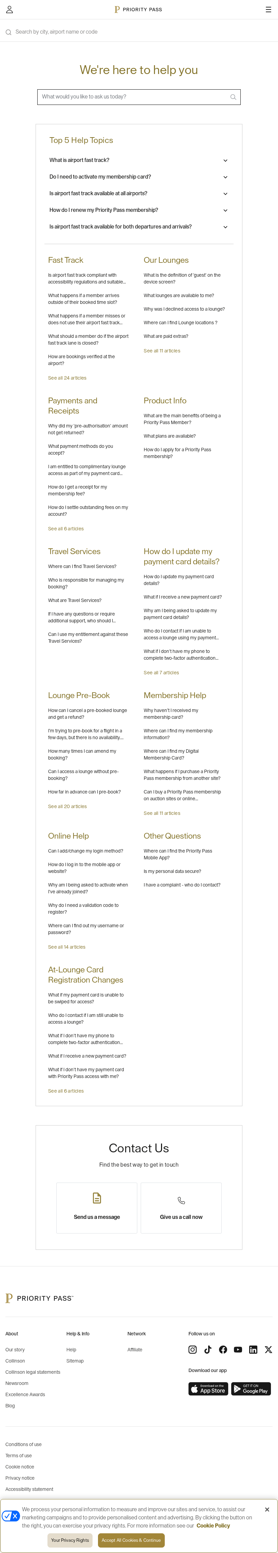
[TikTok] (208, 1350)
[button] (139, 160)
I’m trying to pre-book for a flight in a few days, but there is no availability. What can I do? (85, 735)
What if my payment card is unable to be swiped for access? (86, 998)
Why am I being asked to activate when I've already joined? (88, 888)
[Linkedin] (253, 1350)
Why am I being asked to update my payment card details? (180, 614)
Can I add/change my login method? (85, 851)
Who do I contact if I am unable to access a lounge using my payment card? (180, 635)
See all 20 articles (67, 806)
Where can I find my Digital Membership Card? (171, 755)
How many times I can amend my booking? (82, 755)
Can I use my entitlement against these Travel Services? (88, 638)
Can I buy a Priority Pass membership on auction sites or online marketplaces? (182, 796)
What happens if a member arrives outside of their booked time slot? (83, 299)
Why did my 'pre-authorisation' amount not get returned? (88, 429)
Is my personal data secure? (172, 871)
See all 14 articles (67, 947)
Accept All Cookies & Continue (131, 1540)
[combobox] (139, 97)
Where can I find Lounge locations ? (180, 323)
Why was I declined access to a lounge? (184, 309)
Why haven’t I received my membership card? (171, 714)
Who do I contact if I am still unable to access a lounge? (85, 1019)
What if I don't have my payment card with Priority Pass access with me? (86, 1073)
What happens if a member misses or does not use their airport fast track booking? (86, 320)
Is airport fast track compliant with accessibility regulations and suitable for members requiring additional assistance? (85, 279)
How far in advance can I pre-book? (84, 792)
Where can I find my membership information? (178, 734)
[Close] (267, 1509)
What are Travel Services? (74, 600)
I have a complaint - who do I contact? (182, 885)
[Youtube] (238, 1350)
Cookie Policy (213, 1526)
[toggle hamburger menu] (268, 9)
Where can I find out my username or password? (86, 929)
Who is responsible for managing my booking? (86, 583)
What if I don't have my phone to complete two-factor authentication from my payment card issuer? (180, 655)
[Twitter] (268, 1350)
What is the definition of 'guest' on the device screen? (182, 279)
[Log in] (9, 9)
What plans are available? (170, 436)
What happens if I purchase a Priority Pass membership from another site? (182, 775)
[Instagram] (192, 1350)
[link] (208, 1389)
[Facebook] (223, 1350)
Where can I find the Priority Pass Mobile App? (178, 854)
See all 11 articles (162, 351)
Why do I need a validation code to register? (83, 909)
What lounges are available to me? (179, 295)
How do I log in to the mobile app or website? (84, 868)
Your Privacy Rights (69, 1540)
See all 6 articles (66, 529)
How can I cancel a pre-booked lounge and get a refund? (87, 714)
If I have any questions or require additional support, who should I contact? (81, 618)
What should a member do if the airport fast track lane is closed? (88, 340)
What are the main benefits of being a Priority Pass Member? (182, 419)
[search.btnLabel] (234, 97)
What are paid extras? (166, 336)
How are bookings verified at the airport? (81, 360)
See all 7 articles (161, 673)
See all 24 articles (67, 378)
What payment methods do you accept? (80, 450)
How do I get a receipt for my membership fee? (77, 490)
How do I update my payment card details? (179, 580)
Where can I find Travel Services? (82, 566)
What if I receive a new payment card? (183, 597)
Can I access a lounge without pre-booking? (83, 775)
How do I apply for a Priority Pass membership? (177, 453)
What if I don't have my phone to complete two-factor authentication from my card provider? (84, 1040)
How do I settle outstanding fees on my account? (88, 511)
